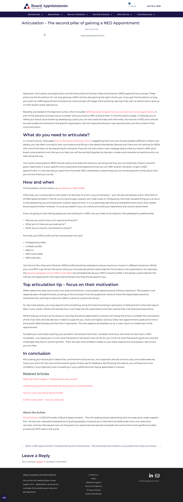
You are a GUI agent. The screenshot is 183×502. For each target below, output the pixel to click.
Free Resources (144, 14)
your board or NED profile (71, 188)
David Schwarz (31, 417)
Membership (34, 14)
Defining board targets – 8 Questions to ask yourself (50, 379)
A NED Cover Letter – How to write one (43, 400)
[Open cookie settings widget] (4, 498)
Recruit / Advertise (76, 14)
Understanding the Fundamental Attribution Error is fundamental (58, 386)
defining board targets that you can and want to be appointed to (120, 112)
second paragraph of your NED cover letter (49, 273)
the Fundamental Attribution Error (72, 141)
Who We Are (123, 14)
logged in (40, 461)
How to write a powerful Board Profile (43, 393)
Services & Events (101, 14)
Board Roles (53, 14)
